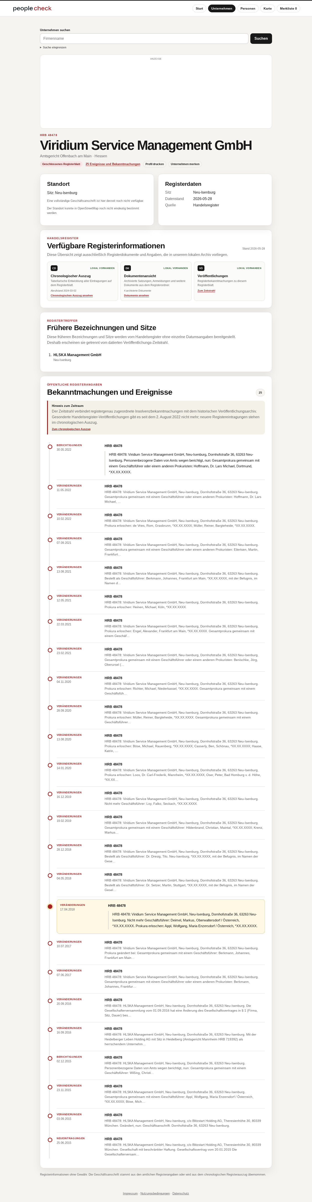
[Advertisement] (156, 94)
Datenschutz (180, 1193)
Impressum (130, 1193)
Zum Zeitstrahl (206, 290)
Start (199, 8)
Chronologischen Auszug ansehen (72, 295)
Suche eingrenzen (54, 47)
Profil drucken (154, 164)
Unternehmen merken (185, 164)
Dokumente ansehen (136, 295)
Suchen (261, 38)
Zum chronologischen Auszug (71, 429)
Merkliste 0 (288, 8)
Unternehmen (221, 8)
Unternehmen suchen (55, 30)
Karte (268, 8)
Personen (248, 8)
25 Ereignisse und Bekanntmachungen (113, 164)
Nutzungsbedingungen (155, 1193)
